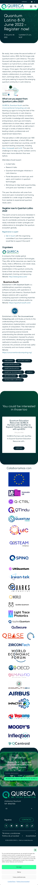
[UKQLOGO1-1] (19, 568)
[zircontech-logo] (19, 644)
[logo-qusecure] (19, 627)
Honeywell (10, 148)
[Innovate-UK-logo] (19, 492)
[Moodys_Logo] (19, 727)
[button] (35, 850)
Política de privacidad (10, 836)
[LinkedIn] (11, 826)
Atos (4, 148)
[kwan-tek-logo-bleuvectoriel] (19, 576)
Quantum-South (16, 105)
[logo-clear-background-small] (12, 6)
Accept (19, 867)
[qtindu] (19, 510)
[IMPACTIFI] (19, 703)
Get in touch (10, 236)
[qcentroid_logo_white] (19, 744)
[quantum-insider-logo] (19, 519)
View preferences (19, 877)
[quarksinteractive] (19, 587)
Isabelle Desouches (28, 840)
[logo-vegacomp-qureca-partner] (19, 716)
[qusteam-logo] (19, 543)
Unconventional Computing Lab (14, 108)
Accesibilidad (31, 836)
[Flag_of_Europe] (19, 479)
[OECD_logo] (19, 667)
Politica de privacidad (23, 881)
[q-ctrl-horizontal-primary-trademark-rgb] (19, 501)
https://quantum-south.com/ (20, 303)
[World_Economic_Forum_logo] (19, 655)
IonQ (20, 148)
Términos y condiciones (11, 833)
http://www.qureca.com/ (18, 277)
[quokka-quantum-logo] (19, 605)
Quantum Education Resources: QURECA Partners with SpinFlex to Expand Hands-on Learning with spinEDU (19, 425)
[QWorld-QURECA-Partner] (19, 597)
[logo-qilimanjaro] (19, 675)
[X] (6, 826)
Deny (19, 872)
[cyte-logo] (31, 635)
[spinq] (19, 558)
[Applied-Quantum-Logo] (19, 621)
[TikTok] (32, 826)
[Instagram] (27, 826)
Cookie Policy (12, 881)
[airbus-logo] (19, 694)
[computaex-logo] (19, 685)
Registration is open (10, 232)
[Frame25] (19, 613)
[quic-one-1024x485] (19, 530)
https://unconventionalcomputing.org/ (17, 352)
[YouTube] (22, 826)
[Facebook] (16, 826)
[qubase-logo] (13, 635)
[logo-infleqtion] (19, 736)
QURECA (5, 105)
